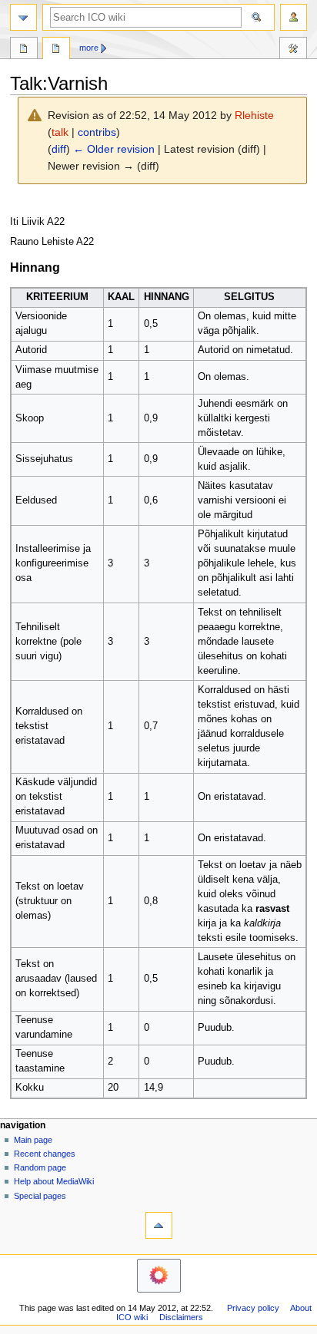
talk (60, 132)
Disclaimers (181, 1317)
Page (24, 50)
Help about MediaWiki (54, 1181)
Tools (293, 50)
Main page (33, 1139)
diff (59, 149)
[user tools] (293, 17)
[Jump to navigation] (23, 17)
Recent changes (44, 1153)
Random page (40, 1167)
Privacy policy (253, 1308)
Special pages (40, 1195)
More (88, 47)
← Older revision (114, 149)
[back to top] (158, 1225)
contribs (97, 132)
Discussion (56, 50)
